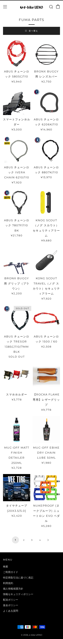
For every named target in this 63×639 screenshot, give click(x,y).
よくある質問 (10, 610)
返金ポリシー (10, 605)
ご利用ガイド (10, 572)
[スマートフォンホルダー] (16, 101)
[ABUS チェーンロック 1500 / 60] (46, 318)
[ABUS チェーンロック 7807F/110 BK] (16, 202)
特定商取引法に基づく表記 (18, 577)
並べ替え (33, 31)
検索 (5, 566)
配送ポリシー (10, 599)
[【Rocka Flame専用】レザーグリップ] (46, 376)
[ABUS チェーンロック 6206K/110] (46, 101)
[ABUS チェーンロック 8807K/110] (46, 149)
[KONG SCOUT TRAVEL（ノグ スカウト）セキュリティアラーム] (46, 260)
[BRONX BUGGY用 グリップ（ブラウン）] (16, 260)
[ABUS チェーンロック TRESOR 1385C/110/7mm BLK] (16, 318)
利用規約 (8, 583)
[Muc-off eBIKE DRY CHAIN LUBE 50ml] (46, 429)
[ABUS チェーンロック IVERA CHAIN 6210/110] (16, 149)
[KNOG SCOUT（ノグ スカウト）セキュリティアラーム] (46, 202)
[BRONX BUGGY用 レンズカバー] (46, 53)
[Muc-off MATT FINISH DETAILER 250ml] (16, 429)
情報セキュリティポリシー (18, 594)
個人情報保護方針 (13, 588)
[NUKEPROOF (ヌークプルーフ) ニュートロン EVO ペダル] (46, 487)
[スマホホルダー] (16, 376)
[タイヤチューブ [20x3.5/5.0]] (16, 487)
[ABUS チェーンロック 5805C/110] (16, 53)
